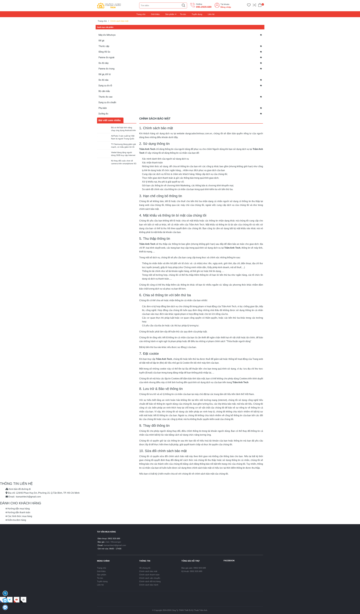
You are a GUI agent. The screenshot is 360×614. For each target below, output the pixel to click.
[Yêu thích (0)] (249, 5)
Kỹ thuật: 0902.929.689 (191, 571)
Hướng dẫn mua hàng (18, 508)
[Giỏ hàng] (260, 5)
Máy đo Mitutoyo (107, 35)
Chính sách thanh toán (149, 575)
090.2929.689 (204, 6)
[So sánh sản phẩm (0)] (254, 5)
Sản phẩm (169, 14)
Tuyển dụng (197, 14)
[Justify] (183, 5)
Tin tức (183, 14)
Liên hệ (211, 14)
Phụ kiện (102, 108)
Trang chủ (140, 14)
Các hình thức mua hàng (19, 516)
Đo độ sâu (103, 80)
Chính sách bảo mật (148, 571)
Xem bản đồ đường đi (19, 489)
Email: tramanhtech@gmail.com (24, 496)
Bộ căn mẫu (104, 91)
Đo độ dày (103, 63)
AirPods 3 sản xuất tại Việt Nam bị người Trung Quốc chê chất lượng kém (122, 138)
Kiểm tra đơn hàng (16, 520)
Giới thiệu (155, 14)
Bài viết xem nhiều (109, 120)
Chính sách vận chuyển (149, 578)
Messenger (116, 542)
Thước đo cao (105, 96)
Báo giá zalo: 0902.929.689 (193, 568)
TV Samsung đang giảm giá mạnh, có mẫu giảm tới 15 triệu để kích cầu (123, 147)
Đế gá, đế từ (104, 74)
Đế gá (101, 40)
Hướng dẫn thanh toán (18, 512)
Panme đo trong (106, 68)
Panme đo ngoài (106, 57)
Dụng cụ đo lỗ (105, 85)
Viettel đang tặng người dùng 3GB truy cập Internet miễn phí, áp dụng (123, 155)
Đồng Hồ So (104, 51)
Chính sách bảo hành (148, 585)
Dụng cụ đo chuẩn (107, 102)
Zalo (107, 542)
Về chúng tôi (144, 568)
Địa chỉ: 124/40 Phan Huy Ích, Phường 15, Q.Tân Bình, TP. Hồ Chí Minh (43, 493)
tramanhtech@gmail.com (115, 545)
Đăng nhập (225, 7)
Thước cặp (103, 46)
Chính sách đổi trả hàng (150, 581)
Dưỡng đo (103, 113)
